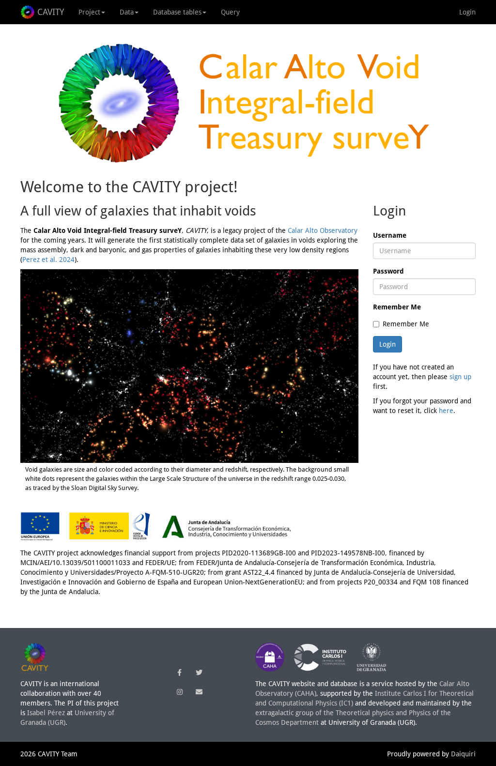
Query (230, 12)
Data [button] (127, 12)
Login (467, 12)
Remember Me (397, 307)
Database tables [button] (177, 12)
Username (389, 235)
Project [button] (89, 12)
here (446, 410)
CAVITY (50, 12)
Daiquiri (463, 754)
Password (388, 271)
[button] (179, 672)
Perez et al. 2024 (48, 259)
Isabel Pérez (46, 713)
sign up (460, 377)
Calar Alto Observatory (322, 230)
